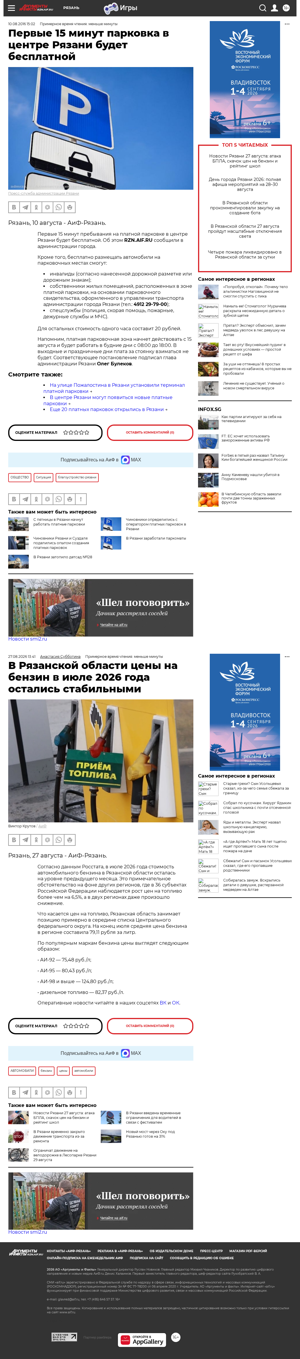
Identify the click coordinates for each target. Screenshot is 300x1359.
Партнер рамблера (97, 1337)
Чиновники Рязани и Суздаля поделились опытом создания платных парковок (61, 543)
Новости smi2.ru (27, 639)
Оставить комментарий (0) (150, 432)
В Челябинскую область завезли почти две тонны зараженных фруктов (251, 498)
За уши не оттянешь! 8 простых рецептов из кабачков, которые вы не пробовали (257, 369)
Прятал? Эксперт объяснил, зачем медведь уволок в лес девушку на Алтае (254, 330)
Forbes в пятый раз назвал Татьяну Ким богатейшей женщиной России (254, 457)
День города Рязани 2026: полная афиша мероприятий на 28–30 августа (245, 184)
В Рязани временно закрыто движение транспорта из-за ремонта (59, 1136)
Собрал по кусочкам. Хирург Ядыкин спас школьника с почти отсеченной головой (257, 807)
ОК (175, 1003)
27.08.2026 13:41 (21, 656)
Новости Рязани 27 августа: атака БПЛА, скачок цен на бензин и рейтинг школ (245, 161)
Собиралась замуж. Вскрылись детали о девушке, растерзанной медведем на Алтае (253, 885)
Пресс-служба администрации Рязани (43, 193)
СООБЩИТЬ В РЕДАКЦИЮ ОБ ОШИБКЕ (202, 1258)
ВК (163, 1003)
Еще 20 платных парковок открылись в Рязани (107, 409)
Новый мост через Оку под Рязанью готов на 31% (150, 1134)
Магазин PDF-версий (248, 1251)
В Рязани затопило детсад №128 (62, 557)
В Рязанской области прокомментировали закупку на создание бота (245, 208)
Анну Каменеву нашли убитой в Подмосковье (250, 477)
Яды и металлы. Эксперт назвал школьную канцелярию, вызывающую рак (252, 827)
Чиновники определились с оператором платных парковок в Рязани (156, 524)
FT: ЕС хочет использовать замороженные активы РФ (245, 438)
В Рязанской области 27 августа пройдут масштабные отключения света (245, 231)
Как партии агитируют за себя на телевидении (251, 419)
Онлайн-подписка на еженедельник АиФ (85, 1258)
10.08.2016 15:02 (21, 24)
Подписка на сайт (146, 1258)
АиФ (42, 826)
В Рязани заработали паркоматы (156, 538)
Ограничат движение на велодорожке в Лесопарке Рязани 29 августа (64, 1155)
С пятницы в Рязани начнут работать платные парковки (59, 521)
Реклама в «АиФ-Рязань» (120, 1251)
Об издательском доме (171, 1251)
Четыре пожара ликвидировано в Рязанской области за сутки (245, 255)
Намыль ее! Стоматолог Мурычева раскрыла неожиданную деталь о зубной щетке (254, 311)
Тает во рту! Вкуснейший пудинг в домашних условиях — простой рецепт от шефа (254, 349)
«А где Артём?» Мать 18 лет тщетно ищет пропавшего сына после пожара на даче (255, 846)
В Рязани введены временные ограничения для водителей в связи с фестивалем (153, 1117)
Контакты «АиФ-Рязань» (69, 1251)
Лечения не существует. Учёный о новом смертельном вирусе (253, 385)
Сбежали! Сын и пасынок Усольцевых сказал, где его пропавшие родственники (257, 865)
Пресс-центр (211, 1251)
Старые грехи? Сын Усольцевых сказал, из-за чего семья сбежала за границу (256, 788)
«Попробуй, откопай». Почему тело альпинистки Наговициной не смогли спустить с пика (255, 291)
